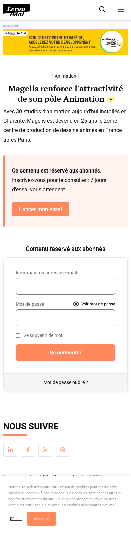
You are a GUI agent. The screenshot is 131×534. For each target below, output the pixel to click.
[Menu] (121, 9)
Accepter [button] (41, 519)
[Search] (102, 9)
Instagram (63, 450)
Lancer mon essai (40, 209)
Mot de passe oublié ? (65, 382)
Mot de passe (30, 304)
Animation (65, 76)
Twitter (45, 450)
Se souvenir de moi (43, 335)
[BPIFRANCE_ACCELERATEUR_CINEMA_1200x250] (65, 42)
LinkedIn (10, 450)
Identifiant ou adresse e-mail (46, 272)
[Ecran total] (16, 10)
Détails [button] (16, 519)
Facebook (28, 450)
